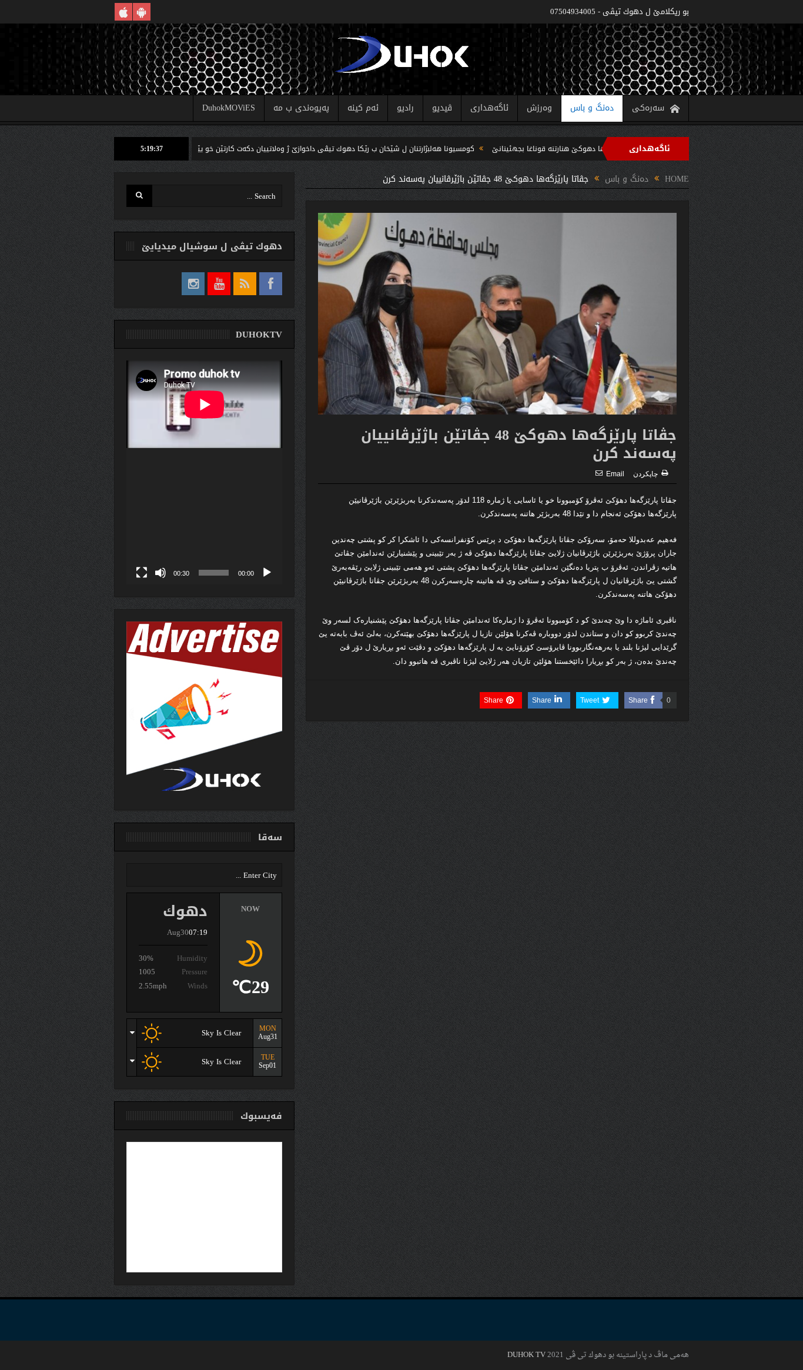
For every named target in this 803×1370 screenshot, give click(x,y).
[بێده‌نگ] (160, 573)
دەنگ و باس (592, 108)
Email (615, 474)
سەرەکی (648, 108)
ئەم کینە (363, 108)
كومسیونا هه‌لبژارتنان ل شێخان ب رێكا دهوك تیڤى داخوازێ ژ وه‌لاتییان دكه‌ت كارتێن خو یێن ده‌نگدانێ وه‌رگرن (352, 148)
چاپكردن (645, 474)
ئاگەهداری (489, 108)
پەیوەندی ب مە (301, 108)
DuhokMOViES (228, 108)
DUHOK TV (526, 1355)
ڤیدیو (442, 108)
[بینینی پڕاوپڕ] (142, 573)
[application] (204, 472)
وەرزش (539, 108)
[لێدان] (267, 573)
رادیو (405, 108)
